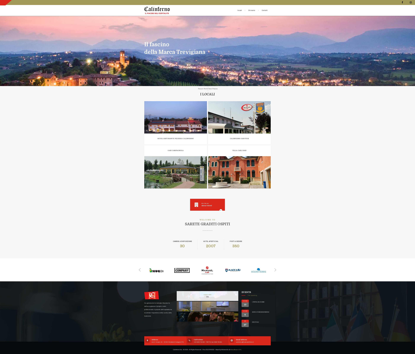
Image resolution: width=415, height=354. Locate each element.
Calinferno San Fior (239, 138)
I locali (239, 10)
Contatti (264, 10)
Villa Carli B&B (239, 150)
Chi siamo (251, 10)
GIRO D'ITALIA (255, 322)
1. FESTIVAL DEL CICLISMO (258, 302)
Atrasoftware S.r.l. (236, 349)
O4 (207, 297)
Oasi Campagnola (176, 150)
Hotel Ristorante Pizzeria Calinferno (175, 138)
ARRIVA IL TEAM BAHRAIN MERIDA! (260, 312)
